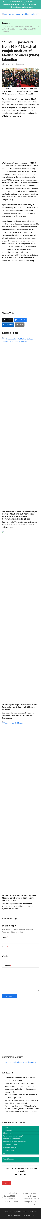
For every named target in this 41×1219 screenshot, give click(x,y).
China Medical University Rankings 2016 (20, 1062)
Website (5, 956)
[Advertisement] (20, 140)
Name (5, 937)
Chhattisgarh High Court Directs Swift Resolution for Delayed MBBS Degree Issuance (19, 707)
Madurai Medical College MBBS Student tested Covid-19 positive (10, 1197)
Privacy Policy (28, 1215)
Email (5, 946)
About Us (17, 1215)
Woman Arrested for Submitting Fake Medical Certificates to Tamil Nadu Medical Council (19, 898)
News (7, 64)
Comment (6, 965)
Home (4, 26)
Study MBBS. (16, 1211)
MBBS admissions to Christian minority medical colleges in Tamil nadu (29, 1198)
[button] (37, 14)
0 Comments (19, 64)
